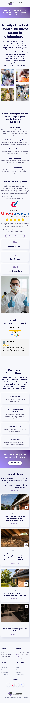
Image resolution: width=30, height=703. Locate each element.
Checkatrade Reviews (15, 236)
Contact (18, 672)
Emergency (4, 672)
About (18, 667)
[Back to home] (15, 3)
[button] (2, 3)
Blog (17, 670)
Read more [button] (5, 354)
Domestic (4, 667)
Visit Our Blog (14, 490)
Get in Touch (15, 463)
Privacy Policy (20, 675)
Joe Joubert (15, 699)
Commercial (4, 670)
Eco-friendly (4, 675)
